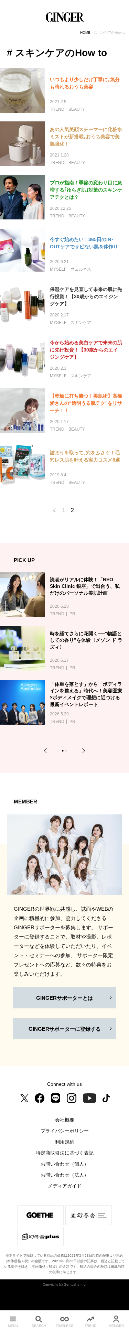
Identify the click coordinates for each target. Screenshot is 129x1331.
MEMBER (116, 1326)
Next (82, 750)
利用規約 (64, 1142)
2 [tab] (67, 752)
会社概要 (64, 1120)
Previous (46, 750)
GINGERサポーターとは (64, 998)
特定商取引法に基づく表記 (65, 1153)
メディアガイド (65, 1186)
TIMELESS (64, 1326)
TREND (90, 1326)
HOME (85, 32)
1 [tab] (64, 752)
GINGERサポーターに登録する (65, 1029)
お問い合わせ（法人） (65, 1175)
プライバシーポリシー (65, 1131)
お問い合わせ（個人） (65, 1164)
